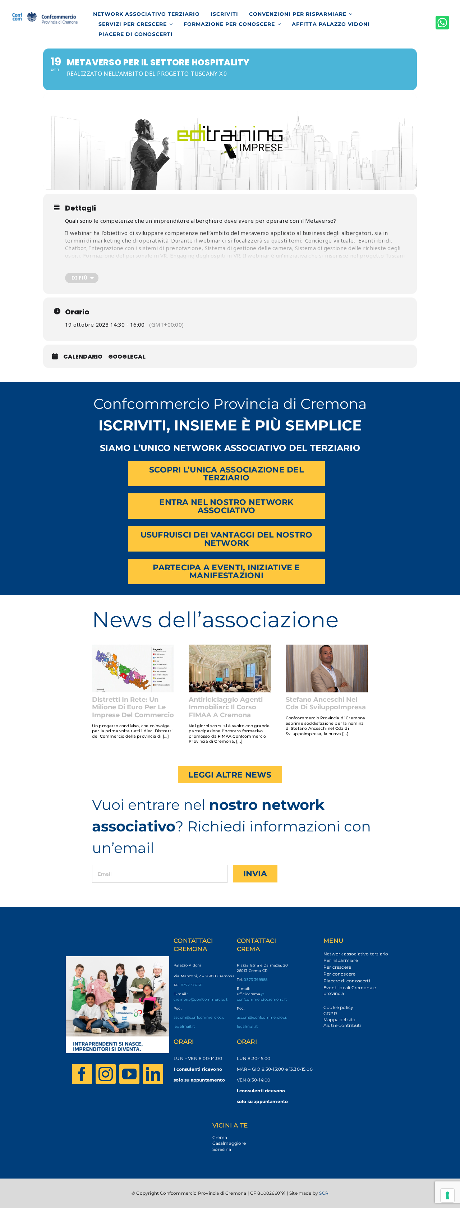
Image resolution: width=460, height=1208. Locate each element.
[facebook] (82, 1074)
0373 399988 (255, 979)
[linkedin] (153, 1074)
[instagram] (106, 1074)
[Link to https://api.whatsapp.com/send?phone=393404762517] (442, 22)
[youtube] (129, 1074)
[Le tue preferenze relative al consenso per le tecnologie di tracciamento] (447, 1195)
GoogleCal (127, 356)
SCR (323, 1193)
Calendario (83, 356)
